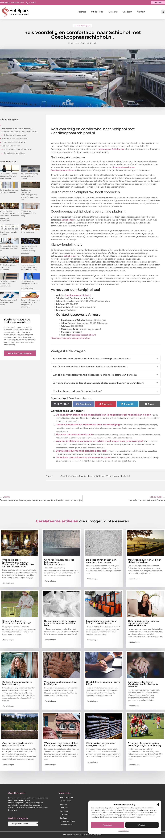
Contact (141, 12)
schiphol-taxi (97, 476)
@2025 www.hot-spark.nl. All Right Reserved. (82, 834)
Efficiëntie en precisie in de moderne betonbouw (9, 267)
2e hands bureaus (27, 232)
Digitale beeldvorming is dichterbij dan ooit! (81, 451)
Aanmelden (65, 814)
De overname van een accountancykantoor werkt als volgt (8, 176)
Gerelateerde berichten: (14, 153)
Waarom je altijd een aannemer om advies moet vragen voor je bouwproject (99, 441)
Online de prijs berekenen (14, 135)
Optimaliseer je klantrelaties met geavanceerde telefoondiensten (143, 623)
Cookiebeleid (123, 831)
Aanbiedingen (82, 25)
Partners (82, 12)
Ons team (127, 12)
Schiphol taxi (70, 256)
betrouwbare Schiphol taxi (111, 149)
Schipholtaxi (68, 220)
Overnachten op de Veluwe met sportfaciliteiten (17, 744)
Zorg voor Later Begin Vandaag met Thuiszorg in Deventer (143, 684)
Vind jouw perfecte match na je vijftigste (60, 683)
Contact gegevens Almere (13, 142)
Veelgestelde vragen (11, 146)
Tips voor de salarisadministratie (74, 434)
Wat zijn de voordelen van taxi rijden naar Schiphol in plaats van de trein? (105, 375)
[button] (157, 804)
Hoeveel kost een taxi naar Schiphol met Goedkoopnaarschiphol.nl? (105, 358)
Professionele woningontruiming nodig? (28, 213)
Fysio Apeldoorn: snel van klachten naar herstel (8, 302)
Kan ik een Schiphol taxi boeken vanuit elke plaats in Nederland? (105, 366)
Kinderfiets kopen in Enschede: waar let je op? (16, 622)
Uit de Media (97, 12)
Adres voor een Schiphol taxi (14, 138)
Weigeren (142, 825)
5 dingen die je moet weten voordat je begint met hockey (144, 744)
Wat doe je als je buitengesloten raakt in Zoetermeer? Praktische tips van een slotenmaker (9, 215)
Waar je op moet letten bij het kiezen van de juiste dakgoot (61, 744)
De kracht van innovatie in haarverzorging (17, 683)
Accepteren (108, 825)
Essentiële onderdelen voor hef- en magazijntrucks (101, 622)
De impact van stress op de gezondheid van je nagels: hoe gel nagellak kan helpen (103, 414)
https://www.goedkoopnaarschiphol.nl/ (70, 338)
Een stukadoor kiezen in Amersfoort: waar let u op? (9, 248)
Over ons (113, 12)
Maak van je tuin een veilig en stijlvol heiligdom (145, 560)
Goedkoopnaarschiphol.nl (78, 295)
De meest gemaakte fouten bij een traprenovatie (8, 283)
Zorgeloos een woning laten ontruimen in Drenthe (29, 176)
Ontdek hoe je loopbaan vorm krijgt (103, 683)
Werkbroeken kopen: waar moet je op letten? (101, 744)
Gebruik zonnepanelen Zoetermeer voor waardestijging (88, 424)
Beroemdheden (66, 797)
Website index (66, 825)
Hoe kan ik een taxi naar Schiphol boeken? (105, 391)
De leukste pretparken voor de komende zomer (83, 457)
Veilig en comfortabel (118, 476)
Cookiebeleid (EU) (67, 821)
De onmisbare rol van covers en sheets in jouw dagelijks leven (60, 623)
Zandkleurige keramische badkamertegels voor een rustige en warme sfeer (29, 194)
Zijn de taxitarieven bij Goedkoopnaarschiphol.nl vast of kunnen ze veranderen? (105, 383)
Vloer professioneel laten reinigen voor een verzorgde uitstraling (30, 267)
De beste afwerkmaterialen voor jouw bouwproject (101, 560)
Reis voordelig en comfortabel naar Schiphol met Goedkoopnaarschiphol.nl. (19, 130)
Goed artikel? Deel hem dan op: (17, 149)
